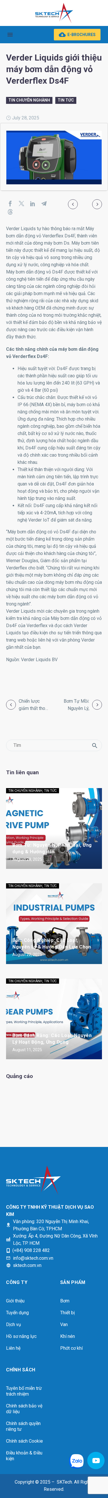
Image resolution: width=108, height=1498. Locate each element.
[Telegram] (44, 203)
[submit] (95, 745)
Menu (10, 34)
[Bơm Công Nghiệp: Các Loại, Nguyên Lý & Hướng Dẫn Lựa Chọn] (54, 923)
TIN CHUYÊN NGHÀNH (29, 100)
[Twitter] (21, 203)
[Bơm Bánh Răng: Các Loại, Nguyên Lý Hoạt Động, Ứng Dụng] (54, 1018)
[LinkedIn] (32, 203)
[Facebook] (10, 203)
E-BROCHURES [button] (77, 34)
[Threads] (10, 212)
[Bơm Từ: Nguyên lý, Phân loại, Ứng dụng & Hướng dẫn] (54, 828)
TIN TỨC (66, 100)
